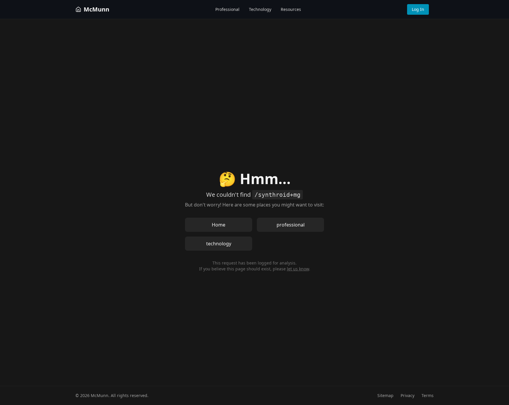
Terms (428, 395)
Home (218, 224)
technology (218, 243)
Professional (227, 9)
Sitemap (385, 395)
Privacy (407, 395)
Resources (291, 9)
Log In (418, 9)
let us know (298, 269)
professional (291, 224)
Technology (260, 9)
